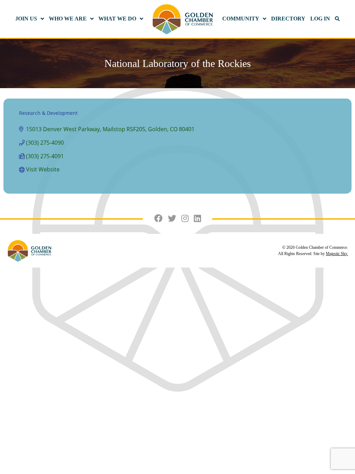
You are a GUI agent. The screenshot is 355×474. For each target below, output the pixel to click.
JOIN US (26, 19)
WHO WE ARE (68, 19)
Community (240, 19)
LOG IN (320, 19)
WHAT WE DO (117, 19)
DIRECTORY (288, 19)
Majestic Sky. (337, 253)
